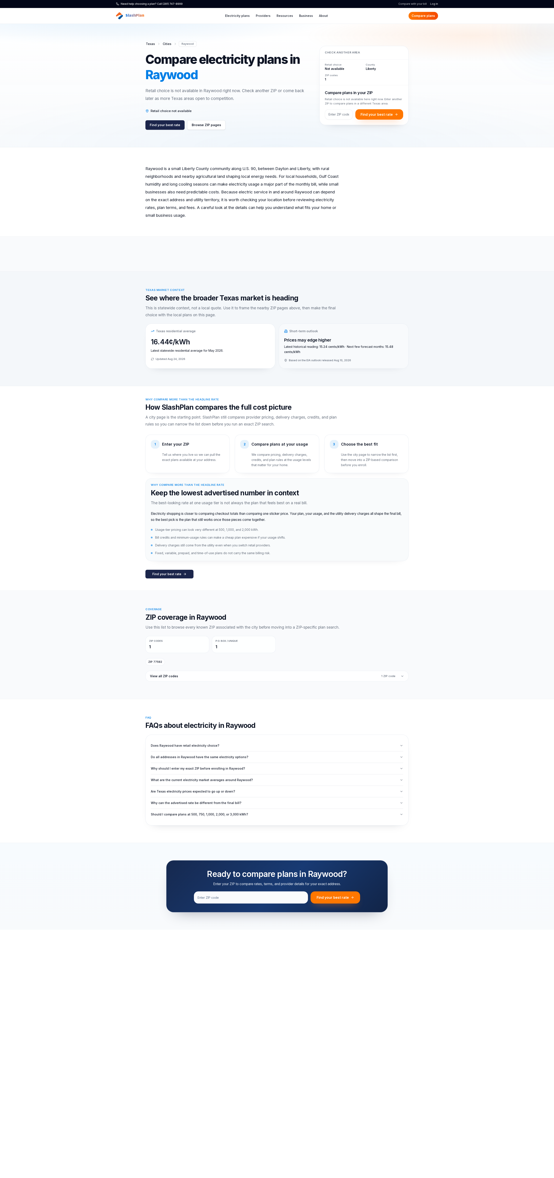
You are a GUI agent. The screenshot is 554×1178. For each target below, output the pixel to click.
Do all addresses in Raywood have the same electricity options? (199, 757)
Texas (150, 44)
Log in (434, 3)
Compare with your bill (412, 3)
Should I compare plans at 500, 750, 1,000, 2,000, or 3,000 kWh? (199, 814)
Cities (167, 44)
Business (306, 16)
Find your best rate (165, 125)
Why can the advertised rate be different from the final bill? (196, 803)
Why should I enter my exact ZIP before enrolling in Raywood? (198, 768)
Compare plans (423, 16)
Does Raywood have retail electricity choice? (185, 745)
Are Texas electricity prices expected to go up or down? (193, 791)
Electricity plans (237, 16)
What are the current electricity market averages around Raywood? (202, 780)
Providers (263, 16)
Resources (285, 16)
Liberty (371, 69)
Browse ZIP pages (206, 125)
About (323, 16)
